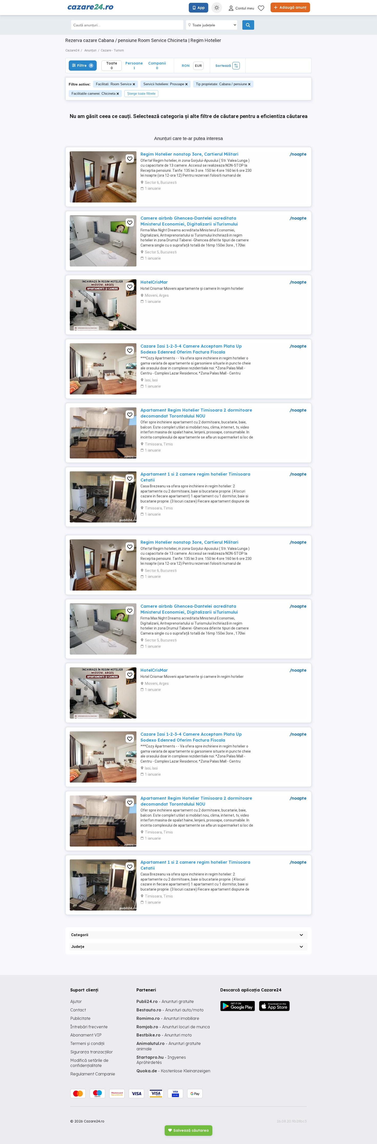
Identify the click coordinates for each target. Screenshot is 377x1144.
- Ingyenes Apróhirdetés (161, 1060)
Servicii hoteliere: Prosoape (163, 84)
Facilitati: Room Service (114, 84)
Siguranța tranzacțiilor (91, 1051)
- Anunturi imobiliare (167, 1018)
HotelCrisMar (154, 282)
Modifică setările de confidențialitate (89, 1063)
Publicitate (80, 1018)
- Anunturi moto (164, 1035)
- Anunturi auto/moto (170, 1009)
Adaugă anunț (292, 7)
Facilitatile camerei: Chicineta (93, 93)
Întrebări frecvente (89, 1026)
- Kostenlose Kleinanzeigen (173, 1070)
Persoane (134, 65)
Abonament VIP (86, 1035)
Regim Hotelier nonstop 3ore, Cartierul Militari (190, 154)
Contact (78, 1009)
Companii (157, 65)
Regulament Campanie (92, 1073)
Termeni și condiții (87, 1043)
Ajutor (76, 1001)
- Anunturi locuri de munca (173, 1026)
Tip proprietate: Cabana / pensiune (221, 84)
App (201, 7)
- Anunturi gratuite (165, 1001)
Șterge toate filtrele (141, 93)
